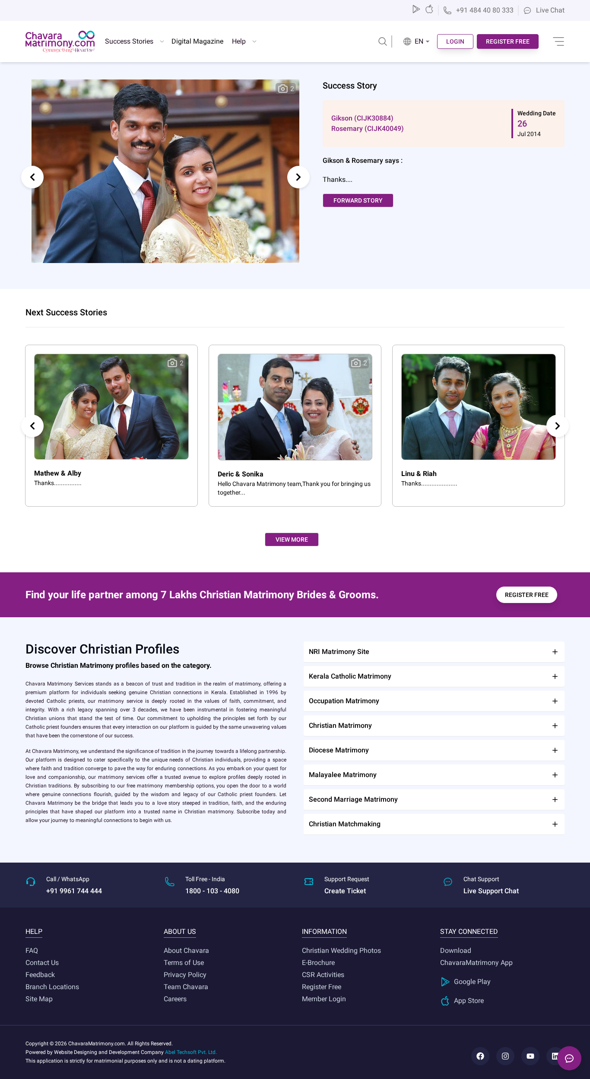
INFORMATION (324, 931)
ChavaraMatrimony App (476, 962)
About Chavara (186, 950)
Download (455, 950)
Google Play (472, 981)
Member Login (324, 999)
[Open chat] (569, 1058)
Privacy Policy (185, 975)
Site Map (39, 999)
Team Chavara (186, 987)
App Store (469, 1000)
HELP (33, 931)
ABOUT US (180, 931)
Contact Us (42, 962)
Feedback (40, 975)
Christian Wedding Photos (341, 950)
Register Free (321, 987)
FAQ (31, 950)
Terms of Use (184, 962)
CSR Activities (323, 975)
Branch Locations (52, 987)
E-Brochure (318, 962)
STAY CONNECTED (469, 931)
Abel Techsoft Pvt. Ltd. (191, 1052)
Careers (175, 999)
